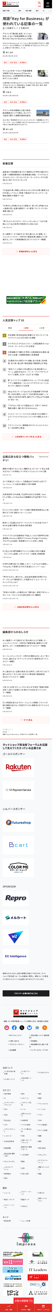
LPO (5, 1125)
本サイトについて (15, 1035)
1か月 (41, 328)
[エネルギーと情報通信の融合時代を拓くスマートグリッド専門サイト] (13, 1278)
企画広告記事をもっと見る (28, 607)
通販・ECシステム (43, 1168)
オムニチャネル (9, 1161)
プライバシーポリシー (17, 1044)
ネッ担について (9, 1079)
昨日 (10, 328)
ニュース (7, 1193)
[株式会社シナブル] (16, 956)
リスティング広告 (26, 1103)
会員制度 (24, 1120)
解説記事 (7, 1221)
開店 (23, 1161)
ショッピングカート (8, 1168)
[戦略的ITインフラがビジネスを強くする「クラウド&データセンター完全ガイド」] (13, 1255)
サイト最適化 (42, 1125)
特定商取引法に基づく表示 (38, 1045)
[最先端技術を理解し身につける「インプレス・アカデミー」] (38, 1294)
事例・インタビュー (42, 1199)
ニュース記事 (25, 1221)
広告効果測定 (9, 1141)
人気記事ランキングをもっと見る (28, 436)
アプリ (40, 1115)
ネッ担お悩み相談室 (9, 1072)
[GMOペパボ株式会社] (18, 867)
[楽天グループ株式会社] (18, 767)
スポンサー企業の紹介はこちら (26, 993)
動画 (39, 1136)
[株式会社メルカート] (16, 918)
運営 (39, 1141)
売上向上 (7, 1120)
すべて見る (28, 720)
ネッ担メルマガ (43, 1072)
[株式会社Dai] (18, 845)
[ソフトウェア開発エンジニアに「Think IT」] (38, 1255)
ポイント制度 (42, 1130)
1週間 (26, 328)
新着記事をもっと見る (28, 251)
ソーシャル (42, 1109)
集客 (39, 1098)
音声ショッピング (26, 1114)
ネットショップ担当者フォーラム (11, 4)
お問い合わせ (14, 1041)
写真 (23, 1136)
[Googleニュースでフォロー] (37, 1027)
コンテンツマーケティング (9, 1103)
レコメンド (7, 1136)
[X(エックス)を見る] (22, 1027)
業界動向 (7, 1174)
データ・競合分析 (26, 1130)
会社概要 (12, 1050)
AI (43, 11)
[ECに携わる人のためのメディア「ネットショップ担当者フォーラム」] (38, 1278)
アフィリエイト (43, 1104)
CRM (40, 1120)
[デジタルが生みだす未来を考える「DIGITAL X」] (38, 1286)
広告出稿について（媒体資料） (39, 1036)
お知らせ (41, 1193)
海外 (19, 11)
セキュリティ (42, 1155)
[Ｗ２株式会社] (16, 937)
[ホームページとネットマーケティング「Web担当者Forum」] (13, 1263)
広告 (5, 1115)
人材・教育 (25, 1155)
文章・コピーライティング (26, 1141)
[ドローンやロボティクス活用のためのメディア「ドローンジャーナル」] (13, 1294)
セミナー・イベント (26, 1192)
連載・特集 (6, 11)
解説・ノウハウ (9, 1199)
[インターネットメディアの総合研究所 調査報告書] (38, 1263)
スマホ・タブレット (9, 1130)
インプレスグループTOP (39, 1050)
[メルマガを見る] (6, 1027)
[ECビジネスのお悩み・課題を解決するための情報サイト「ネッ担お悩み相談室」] (24, 1301)
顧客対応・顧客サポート (26, 1148)
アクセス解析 (26, 1125)
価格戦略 (7, 1148)
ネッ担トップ (7, 729)
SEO (5, 1109)
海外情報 (29, 11)
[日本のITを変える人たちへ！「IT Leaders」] (38, 1271)
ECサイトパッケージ (43, 1161)
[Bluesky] (29, 1027)
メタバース (24, 1098)
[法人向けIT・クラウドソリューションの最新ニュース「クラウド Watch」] (13, 1271)
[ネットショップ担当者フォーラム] (25, 1015)
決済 (23, 1168)
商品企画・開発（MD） (9, 1154)
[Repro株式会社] (16, 898)
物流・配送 (42, 1148)
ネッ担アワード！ (25, 1072)
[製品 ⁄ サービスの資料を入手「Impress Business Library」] (13, 1286)
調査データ (25, 1199)
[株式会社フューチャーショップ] (18, 822)
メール (23, 1109)
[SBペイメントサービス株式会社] (18, 790)
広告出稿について (26, 1079)
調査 (39, 1174)
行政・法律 (25, 1174)
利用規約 (34, 1041)
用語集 (5, 732)
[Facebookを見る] (14, 1027)
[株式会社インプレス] (26, 1239)
